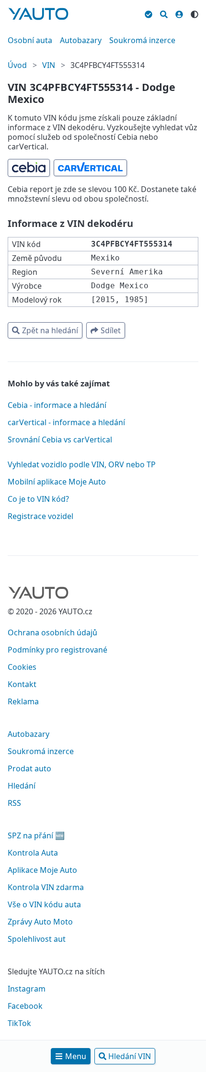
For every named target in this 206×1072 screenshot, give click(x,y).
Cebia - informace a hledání (57, 405)
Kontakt (22, 684)
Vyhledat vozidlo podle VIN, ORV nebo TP (82, 464)
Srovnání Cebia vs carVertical (60, 439)
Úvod (17, 65)
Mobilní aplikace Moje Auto (57, 481)
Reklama (23, 701)
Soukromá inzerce (142, 40)
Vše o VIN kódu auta (44, 904)
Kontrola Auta (33, 852)
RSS (14, 803)
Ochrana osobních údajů (52, 632)
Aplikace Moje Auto (42, 870)
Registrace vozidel (40, 516)
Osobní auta (30, 40)
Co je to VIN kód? (38, 499)
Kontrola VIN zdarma (46, 887)
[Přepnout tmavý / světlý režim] (194, 13)
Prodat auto (29, 768)
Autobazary (81, 40)
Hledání (21, 785)
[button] (29, 167)
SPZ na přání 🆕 (36, 835)
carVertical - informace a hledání (66, 422)
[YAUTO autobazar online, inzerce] (38, 14)
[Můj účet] (179, 13)
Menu (75, 1056)
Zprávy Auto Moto (40, 921)
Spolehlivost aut (37, 939)
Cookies (22, 667)
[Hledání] (164, 13)
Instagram (27, 988)
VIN (48, 65)
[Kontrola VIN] (148, 13)
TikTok (19, 1023)
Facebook (25, 1006)
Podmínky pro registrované (57, 649)
